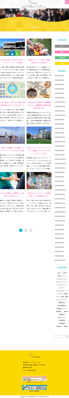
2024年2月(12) (60, 203)
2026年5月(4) (59, 84)
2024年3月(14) (60, 199)
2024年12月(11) (60, 159)
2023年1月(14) (60, 260)
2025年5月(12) (60, 137)
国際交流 (62, 314)
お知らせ (62, 63)
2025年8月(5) (59, 124)
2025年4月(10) (60, 141)
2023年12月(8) (60, 212)
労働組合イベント (62, 308)
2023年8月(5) (59, 229)
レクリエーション (62, 299)
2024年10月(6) (60, 168)
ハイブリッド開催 (62, 293)
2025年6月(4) (59, 133)
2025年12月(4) (60, 106)
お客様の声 (62, 57)
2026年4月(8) (59, 89)
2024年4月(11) (60, 194)
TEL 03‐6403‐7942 (29, 370)
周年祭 (66, 311)
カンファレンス (62, 285)
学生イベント (62, 317)
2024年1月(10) (60, 207)
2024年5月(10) (60, 190)
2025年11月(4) (60, 111)
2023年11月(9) (60, 216)
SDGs (65, 273)
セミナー (62, 287)
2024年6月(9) (59, 185)
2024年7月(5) (59, 181)
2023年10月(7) (60, 221)
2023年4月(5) (59, 247)
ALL (62, 46)
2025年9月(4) (59, 119)
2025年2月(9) (59, 150)
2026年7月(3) (59, 75)
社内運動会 (62, 323)
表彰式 (66, 326)
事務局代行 (62, 302)
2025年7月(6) (59, 128)
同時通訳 (58, 311)
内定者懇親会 (62, 305)
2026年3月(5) (59, 93)
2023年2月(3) (59, 256)
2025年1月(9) (59, 155)
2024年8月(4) (59, 177)
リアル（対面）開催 (62, 296)
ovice (59, 273)
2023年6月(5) (59, 238)
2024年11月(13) (60, 163)
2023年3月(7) (59, 251)
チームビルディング (62, 291)
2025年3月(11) (60, 146)
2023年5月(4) (59, 242)
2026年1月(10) (60, 102)
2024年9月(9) (59, 172)
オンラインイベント (62, 282)
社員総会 (58, 326)
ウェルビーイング (62, 279)
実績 (62, 52)
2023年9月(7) (59, 225)
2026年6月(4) (59, 80)
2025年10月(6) (60, 115)
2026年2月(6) (59, 97)
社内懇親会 (62, 320)
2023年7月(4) (59, 234)
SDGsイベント (61, 276)
